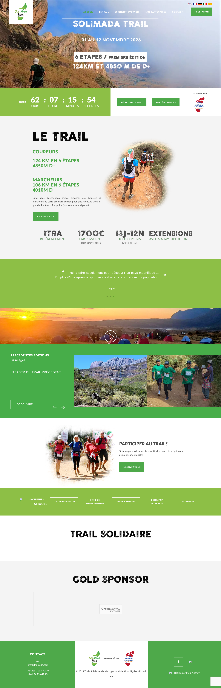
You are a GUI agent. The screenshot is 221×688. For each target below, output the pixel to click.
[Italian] (205, 4)
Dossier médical (126, 502)
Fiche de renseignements (95, 502)
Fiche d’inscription (64, 502)
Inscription (201, 12)
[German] (200, 4)
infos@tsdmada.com (37, 664)
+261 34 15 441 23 (38, 674)
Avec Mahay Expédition (168, 239)
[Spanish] (210, 4)
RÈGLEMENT (188, 502)
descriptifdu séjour (157, 502)
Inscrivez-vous (131, 467)
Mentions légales (128, 671)
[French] (195, 4)
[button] (107, 296)
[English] (190, 4)
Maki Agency (193, 672)
